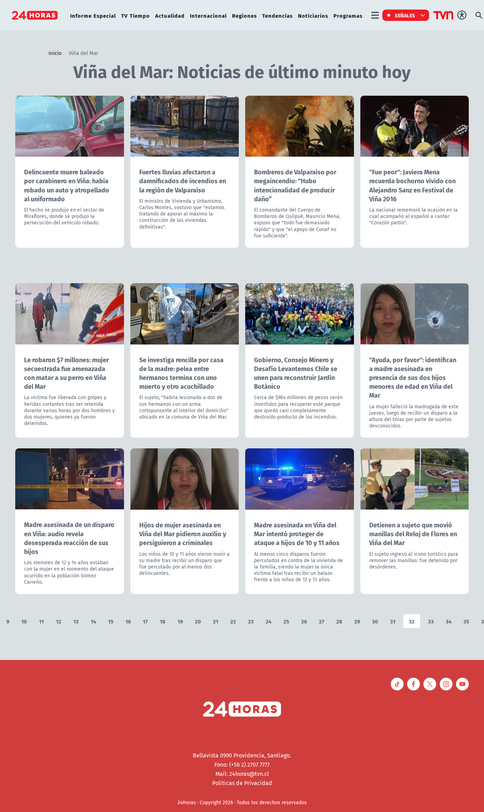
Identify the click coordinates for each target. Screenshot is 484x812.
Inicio (55, 53)
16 (128, 621)
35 (466, 621)
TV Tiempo (135, 15)
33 (431, 621)
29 (357, 621)
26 (304, 621)
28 (339, 621)
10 (24, 621)
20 (198, 621)
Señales (405, 15)
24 (268, 621)
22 (233, 621)
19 (180, 621)
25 (286, 621)
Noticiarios (313, 15)
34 (448, 621)
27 (321, 621)
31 (392, 621)
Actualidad (170, 15)
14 (93, 621)
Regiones (244, 15)
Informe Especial (93, 15)
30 (375, 621)
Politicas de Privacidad (242, 783)
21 (215, 621)
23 (251, 621)
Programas (347, 15)
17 (145, 621)
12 (58, 621)
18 (162, 621)
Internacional (208, 15)
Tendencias (277, 15)
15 (110, 621)
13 (76, 621)
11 (41, 621)
